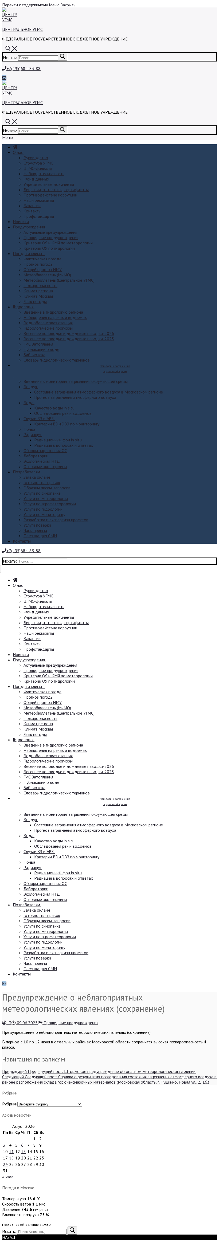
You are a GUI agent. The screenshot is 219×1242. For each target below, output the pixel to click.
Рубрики (9, 1103)
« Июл (7, 1176)
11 (11, 1151)
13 (23, 1151)
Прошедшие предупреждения (70, 1022)
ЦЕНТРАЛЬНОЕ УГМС (22, 29)
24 (5, 1164)
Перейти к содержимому (25, 4)
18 (11, 1158)
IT (8, 1022)
